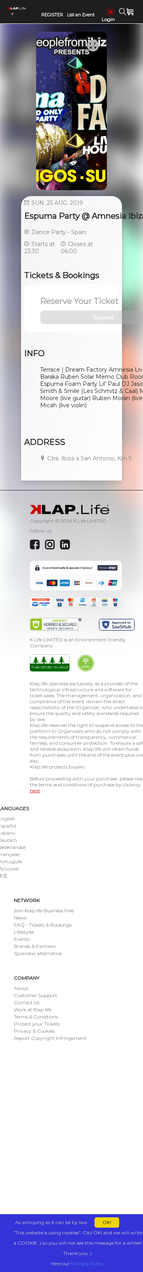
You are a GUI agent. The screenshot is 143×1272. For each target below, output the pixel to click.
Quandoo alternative (38, 953)
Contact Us (26, 1002)
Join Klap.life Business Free (44, 910)
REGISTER (52, 14)
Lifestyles (24, 932)
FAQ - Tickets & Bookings (43, 925)
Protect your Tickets (37, 1024)
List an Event (81, 14)
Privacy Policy (87, 1263)
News (20, 918)
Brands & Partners (35, 946)
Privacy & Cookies (34, 1031)
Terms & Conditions (36, 1017)
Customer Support (35, 995)
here (35, 790)
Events (21, 939)
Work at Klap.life (32, 1010)
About (21, 988)
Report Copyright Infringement (50, 1038)
